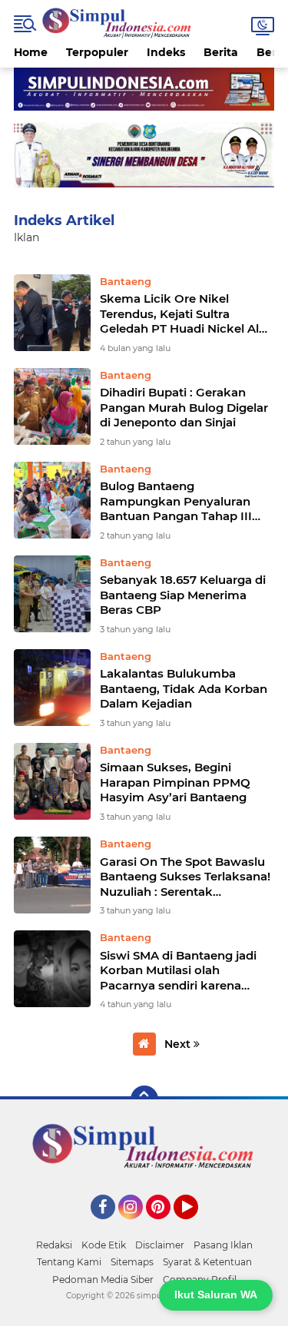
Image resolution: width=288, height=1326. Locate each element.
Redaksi (54, 1245)
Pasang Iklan (223, 1245)
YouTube (196, 1226)
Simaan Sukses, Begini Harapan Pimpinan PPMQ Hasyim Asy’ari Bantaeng (175, 782)
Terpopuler (97, 52)
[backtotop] (144, 1099)
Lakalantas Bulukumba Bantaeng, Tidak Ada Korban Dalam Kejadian (183, 688)
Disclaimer (159, 1245)
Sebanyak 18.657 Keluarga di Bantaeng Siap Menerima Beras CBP (183, 594)
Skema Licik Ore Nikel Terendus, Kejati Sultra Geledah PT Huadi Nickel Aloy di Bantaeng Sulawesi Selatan (186, 313)
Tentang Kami (69, 1262)
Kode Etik (103, 1245)
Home (31, 52)
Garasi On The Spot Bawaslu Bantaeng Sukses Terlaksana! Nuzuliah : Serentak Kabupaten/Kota (185, 877)
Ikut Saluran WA (215, 1294)
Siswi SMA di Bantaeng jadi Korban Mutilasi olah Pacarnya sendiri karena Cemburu (178, 970)
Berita (221, 52)
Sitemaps (132, 1262)
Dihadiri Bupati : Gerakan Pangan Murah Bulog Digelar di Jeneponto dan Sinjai (184, 407)
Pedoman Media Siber (103, 1279)
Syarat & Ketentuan (207, 1262)
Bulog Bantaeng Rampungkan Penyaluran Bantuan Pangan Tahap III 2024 (176, 501)
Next (179, 1044)
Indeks (166, 52)
